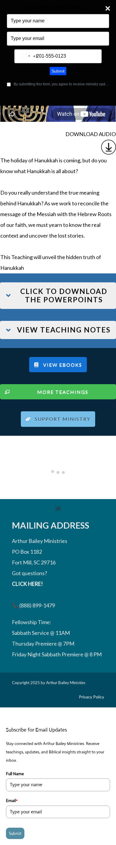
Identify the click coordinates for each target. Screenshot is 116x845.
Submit (58, 71)
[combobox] (29, 56)
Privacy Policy (91, 697)
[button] (58, 508)
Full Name (15, 773)
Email (12, 800)
